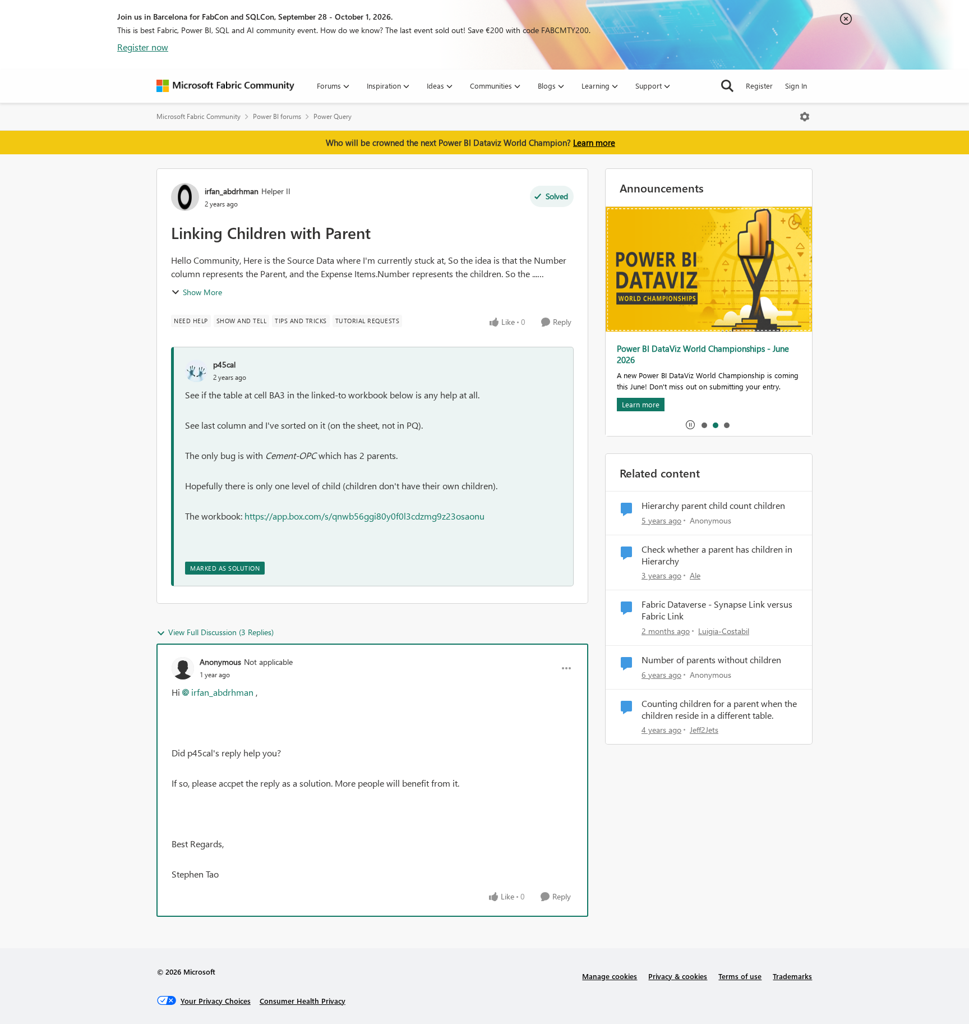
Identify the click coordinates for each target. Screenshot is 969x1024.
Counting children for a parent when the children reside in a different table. (719, 709)
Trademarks (792, 976)
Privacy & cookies (677, 976)
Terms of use (740, 976)
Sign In (796, 85)
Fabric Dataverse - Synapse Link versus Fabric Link (717, 610)
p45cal (224, 364)
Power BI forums (277, 116)
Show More (202, 292)
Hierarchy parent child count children (713, 505)
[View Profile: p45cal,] (196, 371)
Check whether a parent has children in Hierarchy (717, 555)
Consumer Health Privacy (302, 1000)
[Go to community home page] (225, 86)
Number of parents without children (711, 659)
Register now (142, 47)
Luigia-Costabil (723, 631)
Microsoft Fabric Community (198, 116)
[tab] (703, 424)
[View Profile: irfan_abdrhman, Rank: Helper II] (185, 197)
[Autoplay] (690, 424)
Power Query (332, 116)
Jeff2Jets (704, 729)
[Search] (727, 86)
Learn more (594, 142)
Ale (695, 575)
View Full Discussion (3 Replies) (221, 632)
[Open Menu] (805, 117)
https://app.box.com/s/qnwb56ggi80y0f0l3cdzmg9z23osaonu (364, 516)
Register (759, 85)
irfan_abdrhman (232, 191)
